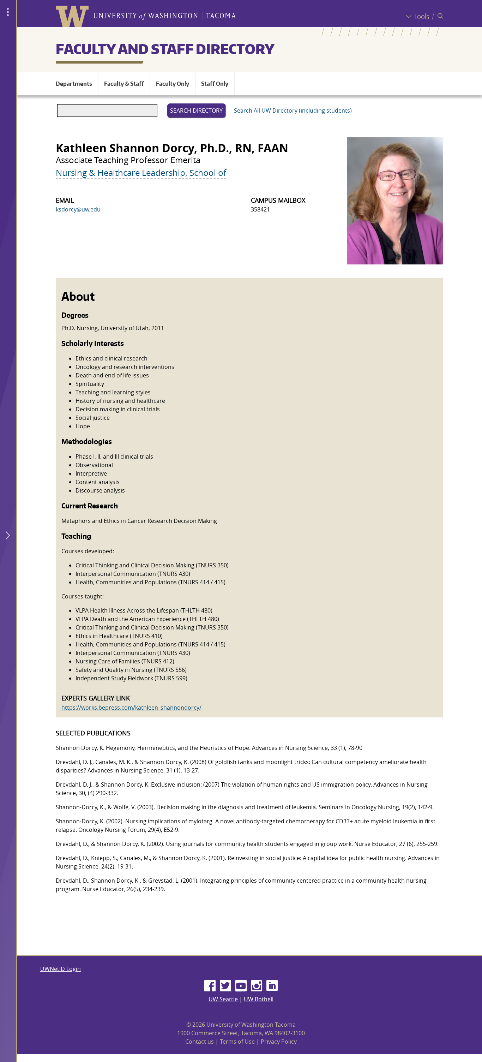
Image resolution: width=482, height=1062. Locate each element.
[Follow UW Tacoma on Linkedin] (272, 986)
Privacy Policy (279, 1041)
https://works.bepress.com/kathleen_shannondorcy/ (131, 707)
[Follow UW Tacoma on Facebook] (210, 986)
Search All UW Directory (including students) (293, 110)
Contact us (199, 1041)
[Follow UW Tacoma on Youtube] (241, 986)
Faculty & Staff (124, 83)
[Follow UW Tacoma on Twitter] (225, 986)
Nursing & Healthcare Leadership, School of (141, 172)
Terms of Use (237, 1041)
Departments (74, 83)
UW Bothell (258, 999)
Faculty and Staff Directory (165, 48)
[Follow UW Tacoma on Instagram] (256, 986)
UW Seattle (223, 999)
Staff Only (214, 83)
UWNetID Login (60, 969)
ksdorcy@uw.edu (78, 209)
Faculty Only (172, 83)
